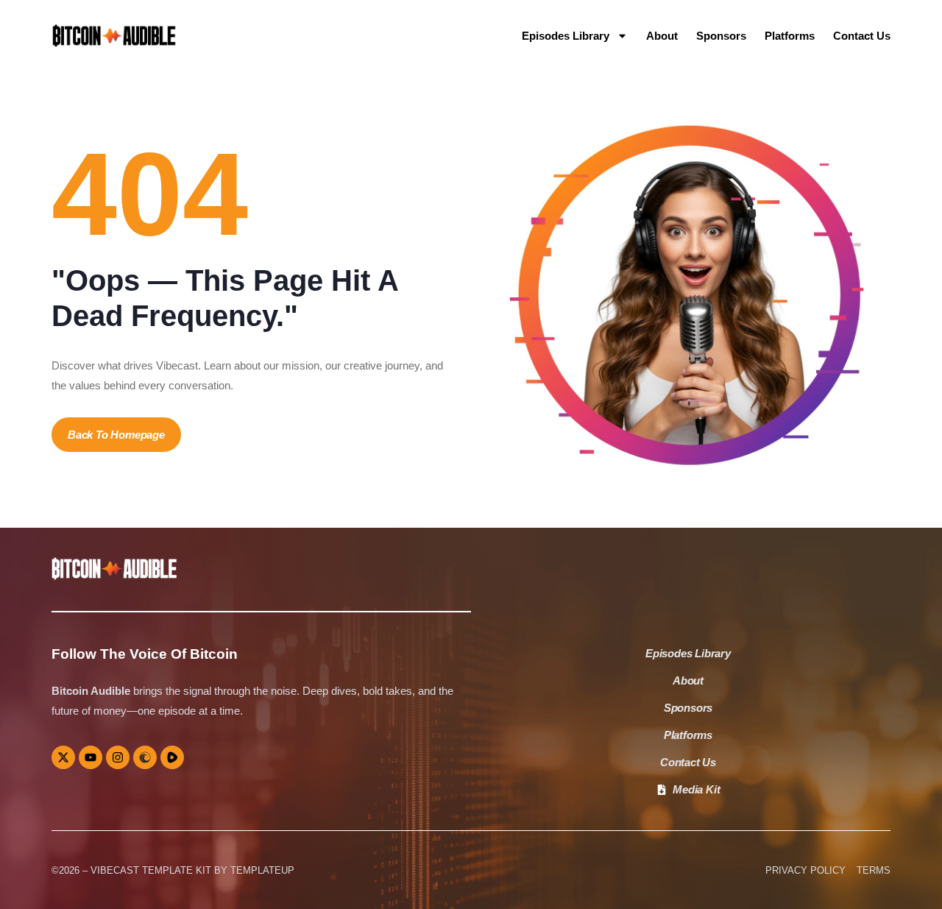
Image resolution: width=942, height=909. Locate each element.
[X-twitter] (63, 757)
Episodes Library (565, 35)
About (662, 35)
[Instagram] (118, 757)
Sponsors (721, 35)
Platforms (790, 35)
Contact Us (861, 35)
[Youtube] (90, 757)
